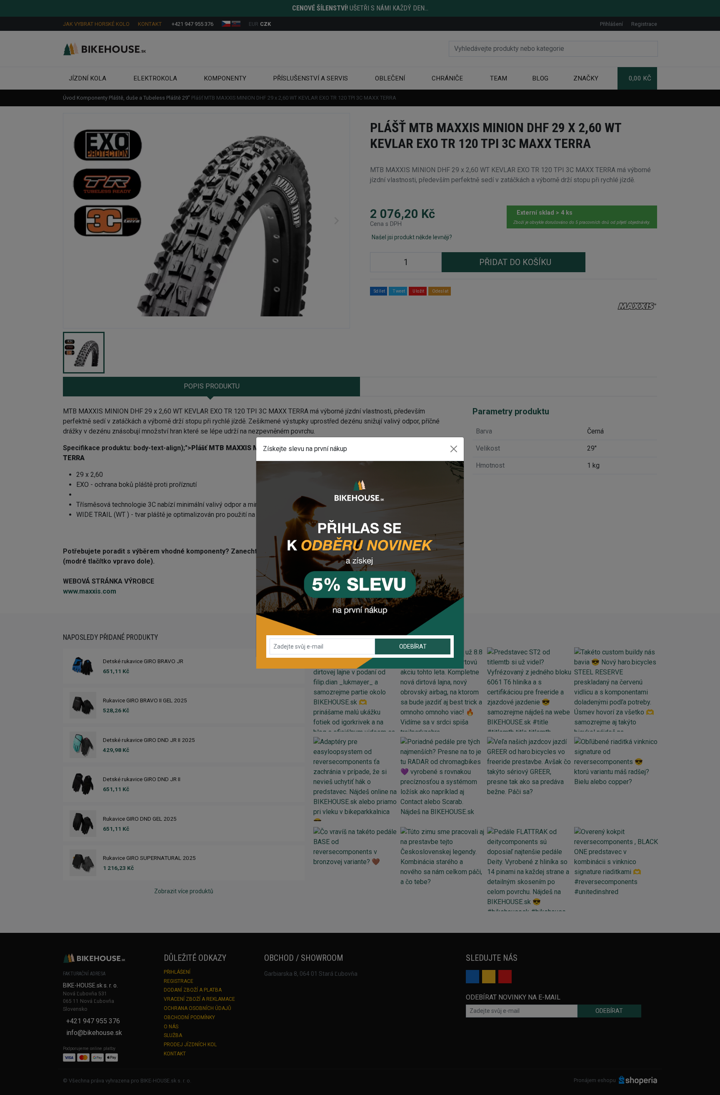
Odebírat (413, 646)
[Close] (453, 449)
